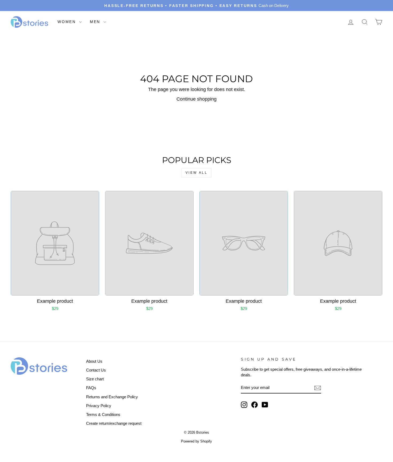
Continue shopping (196, 99)
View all (197, 173)
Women (67, 22)
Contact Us (96, 370)
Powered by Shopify (196, 441)
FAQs (91, 387)
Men (96, 22)
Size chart (95, 379)
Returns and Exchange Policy (112, 397)
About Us (94, 361)
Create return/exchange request (113, 423)
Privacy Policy (98, 405)
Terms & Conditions (103, 414)
